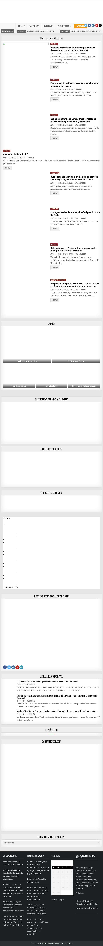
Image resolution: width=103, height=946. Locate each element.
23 (58, 887)
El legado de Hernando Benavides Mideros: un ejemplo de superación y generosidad (38, 867)
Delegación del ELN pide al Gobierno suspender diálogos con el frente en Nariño (73, 249)
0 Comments (31, 684)
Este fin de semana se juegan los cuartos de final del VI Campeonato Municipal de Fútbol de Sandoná (57, 696)
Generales (55, 80)
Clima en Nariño (10, 587)
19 (72, 882)
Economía (54, 209)
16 (58, 882)
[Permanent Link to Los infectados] (51, 376)
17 (63, 882)
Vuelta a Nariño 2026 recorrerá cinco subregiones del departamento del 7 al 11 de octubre (57, 711)
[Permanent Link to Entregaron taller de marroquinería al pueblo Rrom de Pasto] (26, 224)
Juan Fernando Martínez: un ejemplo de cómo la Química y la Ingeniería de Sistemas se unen (74, 178)
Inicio (22, 26)
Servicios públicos (58, 280)
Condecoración (19, 386)
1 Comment (78, 89)
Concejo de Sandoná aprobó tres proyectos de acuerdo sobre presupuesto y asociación (73, 120)
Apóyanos (81, 26)
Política (54, 44)
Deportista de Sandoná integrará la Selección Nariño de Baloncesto (48, 681)
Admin (52, 53)
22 (54, 887)
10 (63, 877)
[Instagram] (93, 25)
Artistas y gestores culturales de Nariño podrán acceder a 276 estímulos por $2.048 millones (13, 890)
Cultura (7, 151)
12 (72, 877)
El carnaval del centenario (84, 386)
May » (61, 900)
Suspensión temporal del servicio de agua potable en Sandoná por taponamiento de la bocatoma (74, 285)
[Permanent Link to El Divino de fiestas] (76, 345)
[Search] (100, 25)
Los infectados (51, 386)
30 (58, 893)
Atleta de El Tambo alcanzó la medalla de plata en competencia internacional (38, 893)
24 (63, 887)
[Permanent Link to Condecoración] (19, 376)
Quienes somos (65, 26)
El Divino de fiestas (76, 361)
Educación (55, 173)
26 (71, 887)
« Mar (54, 900)
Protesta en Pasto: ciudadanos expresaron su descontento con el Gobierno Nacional (72, 49)
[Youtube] (96, 25)
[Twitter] (85, 25)
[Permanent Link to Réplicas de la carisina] (27, 345)
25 (67, 887)
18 (67, 882)
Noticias (35, 26)
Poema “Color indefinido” (15, 154)
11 (67, 877)
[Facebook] (89, 25)
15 (54, 882)
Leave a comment (80, 53)
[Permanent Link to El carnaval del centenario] (84, 376)
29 (54, 893)
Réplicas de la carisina (27, 361)
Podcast (49, 26)
